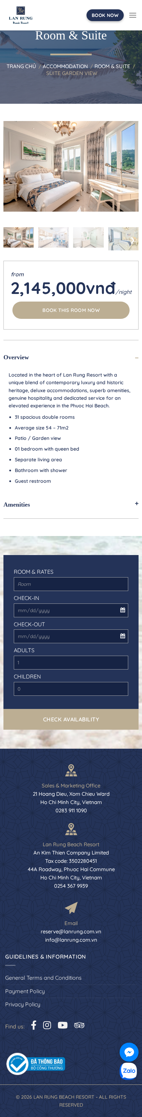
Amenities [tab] (16, 504)
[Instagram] (47, 1025)
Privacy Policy (22, 1004)
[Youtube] (63, 1025)
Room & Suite (112, 66)
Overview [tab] (16, 357)
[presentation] (9, 238)
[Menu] (133, 15)
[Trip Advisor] (79, 1025)
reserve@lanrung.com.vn (71, 931)
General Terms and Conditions (43, 977)
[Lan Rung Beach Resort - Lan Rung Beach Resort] (20, 15)
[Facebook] (34, 1025)
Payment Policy (25, 991)
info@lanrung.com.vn (71, 939)
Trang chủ (21, 66)
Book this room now (71, 310)
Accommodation (65, 66)
